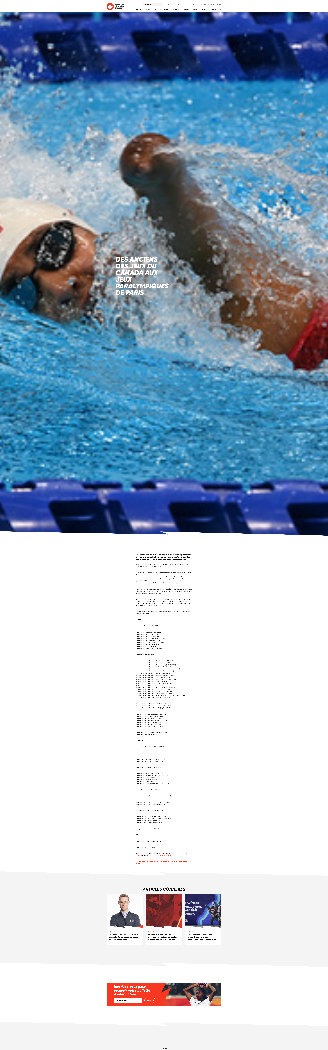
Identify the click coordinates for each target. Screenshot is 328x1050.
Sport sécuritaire (169, 4)
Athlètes (186, 9)
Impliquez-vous (216, 9)
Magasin (188, 4)
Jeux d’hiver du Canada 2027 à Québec (159, 855)
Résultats (195, 9)
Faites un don (179, 4)
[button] (195, 4)
